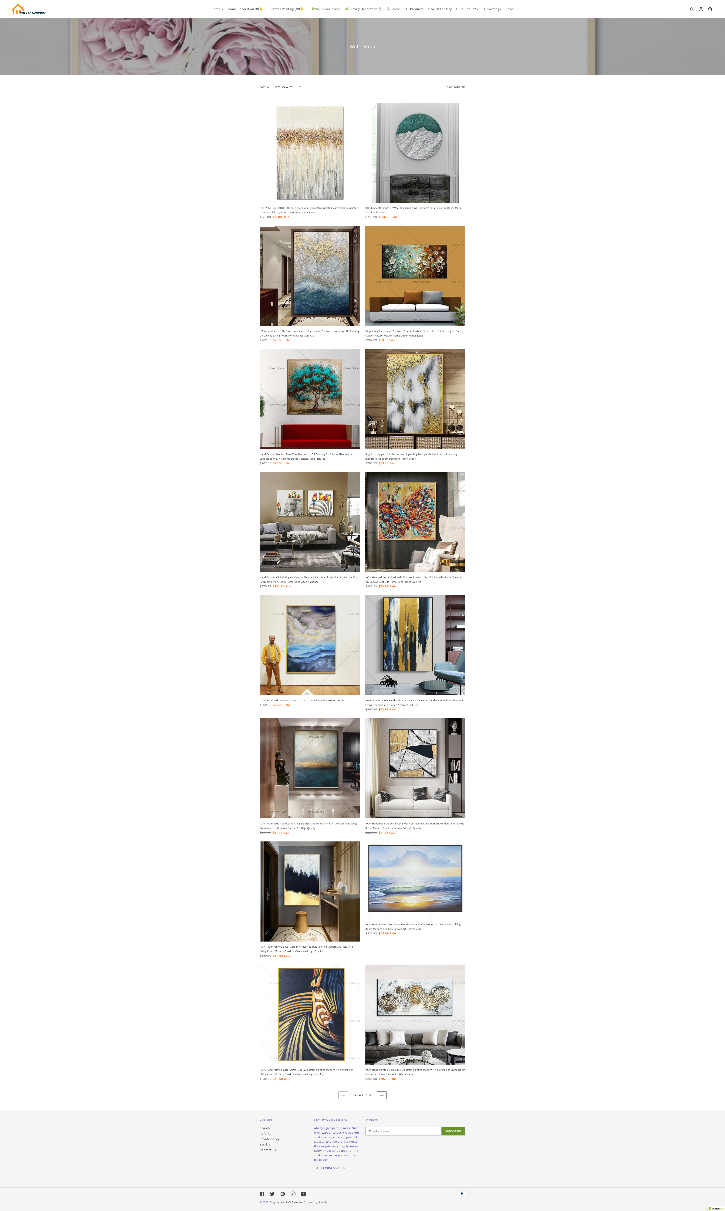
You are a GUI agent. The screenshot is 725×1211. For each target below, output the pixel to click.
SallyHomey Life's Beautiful (286, 1202)
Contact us (268, 1150)
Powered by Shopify (315, 1202)
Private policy (270, 1139)
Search (265, 1128)
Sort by (264, 87)
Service (265, 1144)
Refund (265, 1133)
